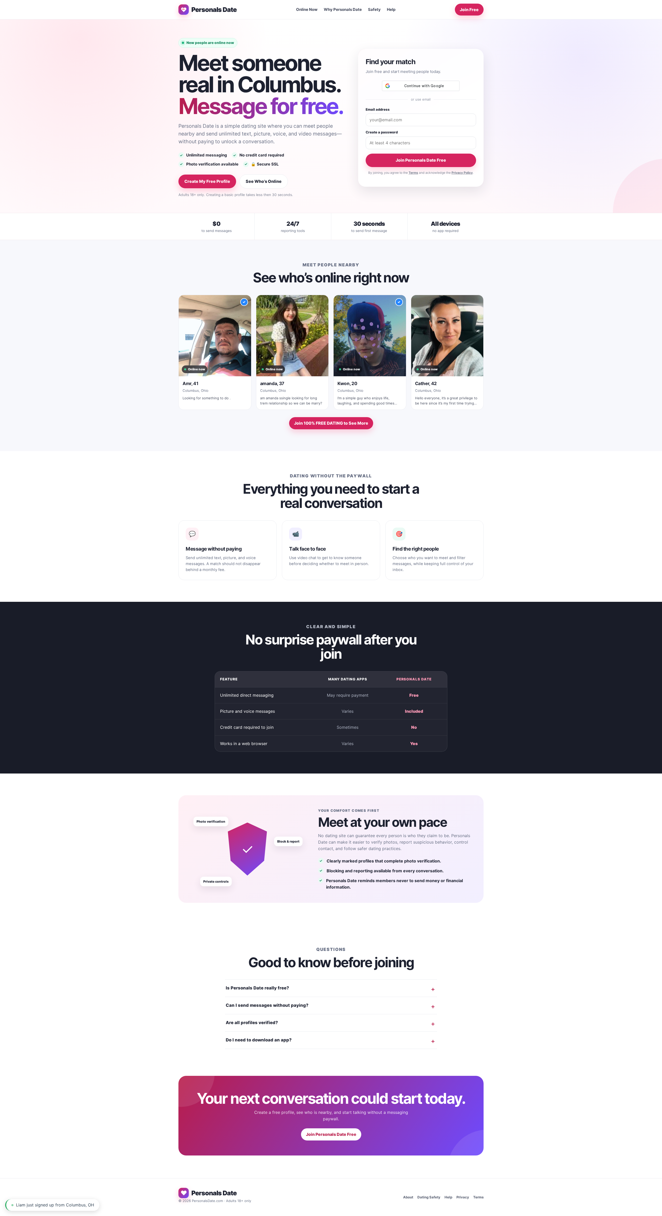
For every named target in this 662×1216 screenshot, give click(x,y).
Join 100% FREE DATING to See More (331, 423)
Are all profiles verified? (252, 1022)
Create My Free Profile (207, 181)
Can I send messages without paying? (267, 1005)
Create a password (382, 132)
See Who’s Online (264, 181)
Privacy (462, 1197)
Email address (378, 109)
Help (391, 9)
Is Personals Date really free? (257, 987)
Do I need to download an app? (259, 1039)
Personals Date (214, 9)
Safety (374, 9)
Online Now (307, 9)
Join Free (469, 9)
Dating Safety (428, 1197)
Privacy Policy (462, 173)
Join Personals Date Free (421, 160)
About (408, 1197)
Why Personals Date (343, 9)
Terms (413, 173)
